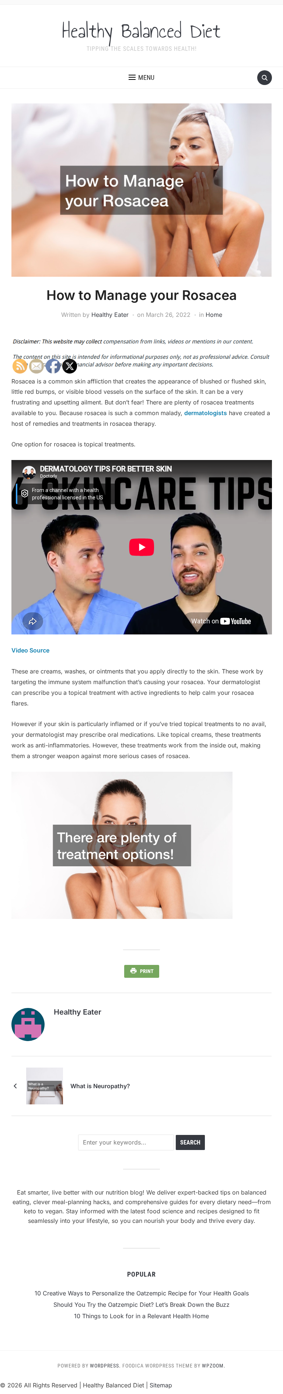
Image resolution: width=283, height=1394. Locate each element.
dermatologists (205, 413)
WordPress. (105, 1366)
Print (147, 971)
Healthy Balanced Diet (141, 31)
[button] (141, 77)
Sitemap (161, 1385)
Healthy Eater (110, 314)
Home (214, 314)
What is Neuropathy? (100, 1086)
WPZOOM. (214, 1366)
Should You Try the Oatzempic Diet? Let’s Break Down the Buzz (141, 1304)
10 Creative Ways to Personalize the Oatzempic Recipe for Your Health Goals (142, 1293)
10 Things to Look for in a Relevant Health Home (141, 1316)
